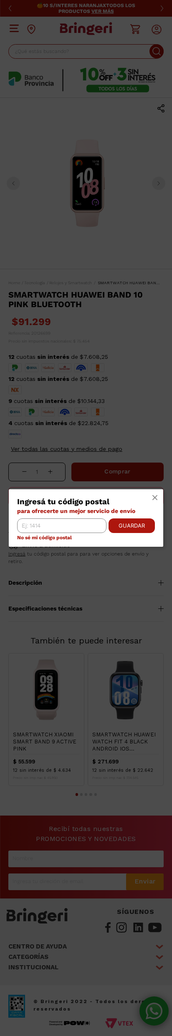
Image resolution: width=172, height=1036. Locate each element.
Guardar (132, 525)
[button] (155, 498)
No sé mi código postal (44, 538)
